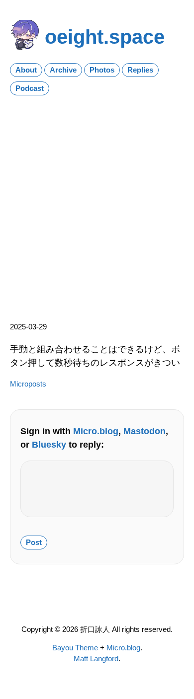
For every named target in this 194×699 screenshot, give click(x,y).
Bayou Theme (75, 648)
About (26, 70)
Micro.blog (95, 431)
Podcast (29, 88)
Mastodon (144, 431)
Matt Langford (96, 659)
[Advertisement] (97, 205)
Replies (140, 70)
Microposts (28, 384)
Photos (102, 70)
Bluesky (49, 444)
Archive (63, 70)
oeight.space (105, 37)
